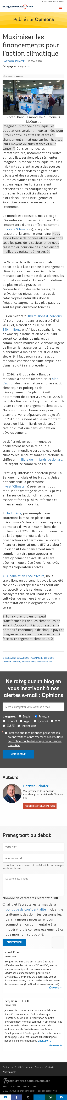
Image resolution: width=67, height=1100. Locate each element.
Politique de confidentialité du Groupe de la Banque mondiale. (36, 741)
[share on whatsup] (50, 1097)
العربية (27, 721)
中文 (57, 721)
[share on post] (28, 1097)
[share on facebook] (16, 1097)
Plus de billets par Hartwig (40, 806)
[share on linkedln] (39, 1097)
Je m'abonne (18, 754)
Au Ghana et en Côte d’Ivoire (23, 576)
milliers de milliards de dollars (39, 459)
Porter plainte (9, 1072)
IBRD (5, 1086)
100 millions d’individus (44, 316)
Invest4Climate (14, 486)
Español (12, 721)
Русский (43, 721)
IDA (13, 1086)
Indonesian (28, 726)
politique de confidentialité (26, 909)
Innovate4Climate (16, 229)
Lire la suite (44, 1040)
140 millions (11, 329)
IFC (19, 1086)
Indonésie (14, 513)
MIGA (26, 1086)
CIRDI (34, 1086)
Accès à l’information (22, 1067)
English (19, 76)
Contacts (49, 1067)
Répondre (54, 987)
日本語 (11, 726)
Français (22, 66)
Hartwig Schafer (14, 61)
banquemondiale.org (53, 1)
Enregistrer (14, 942)
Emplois (38, 1067)
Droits (6, 1067)
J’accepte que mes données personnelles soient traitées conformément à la (36, 739)
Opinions (44, 19)
